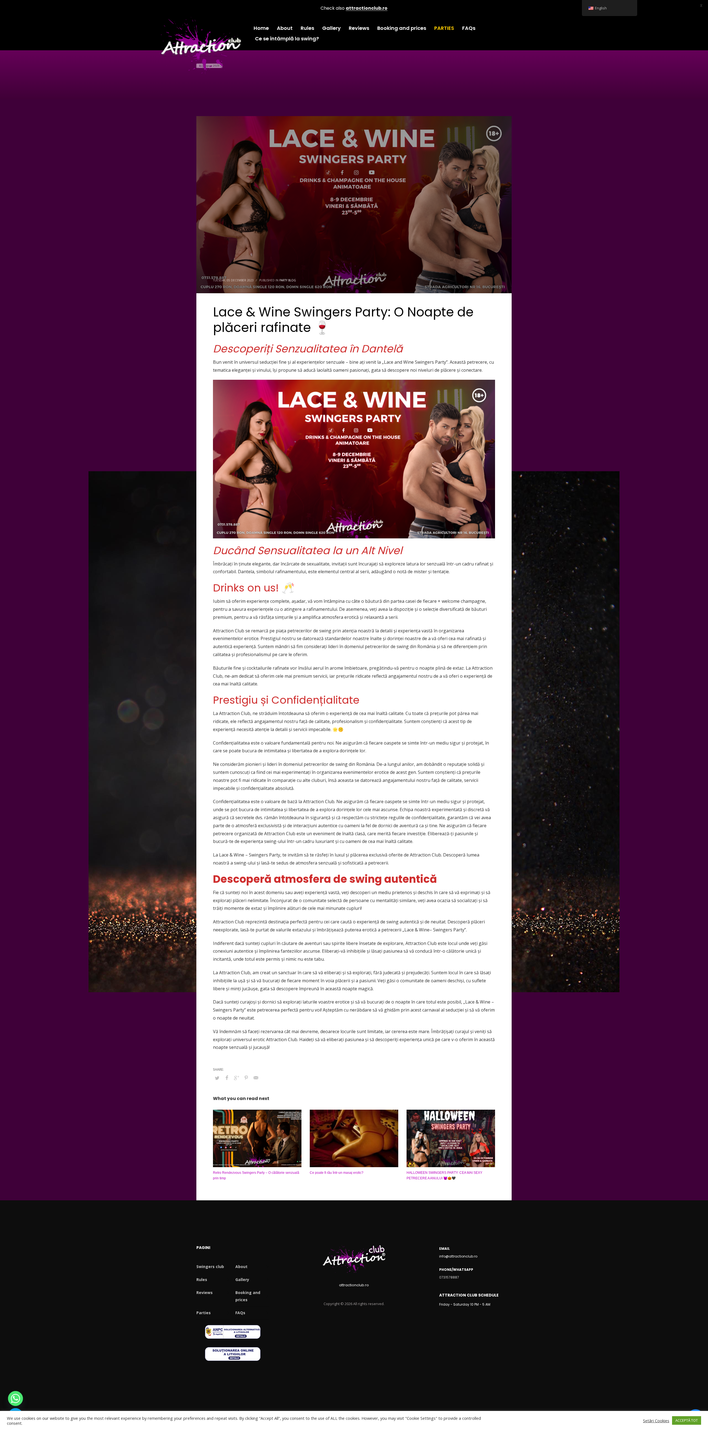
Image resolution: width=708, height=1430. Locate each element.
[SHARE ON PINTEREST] (246, 1077)
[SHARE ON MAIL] (256, 1077)
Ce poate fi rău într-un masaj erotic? (336, 1173)
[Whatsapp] (15, 1398)
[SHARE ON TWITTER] (217, 1078)
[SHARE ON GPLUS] (236, 1077)
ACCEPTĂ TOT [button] (686, 1420)
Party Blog (287, 280)
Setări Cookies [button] (656, 1420)
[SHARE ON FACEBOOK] (227, 1077)
